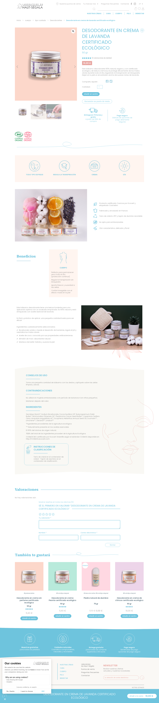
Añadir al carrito (91, 94)
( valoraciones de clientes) (102, 58)
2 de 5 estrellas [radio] (43, 514)
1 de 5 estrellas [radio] (40, 514)
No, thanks (10, 691)
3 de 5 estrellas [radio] (46, 514)
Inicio (19, 20)
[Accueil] (29, 6)
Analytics (9, 682)
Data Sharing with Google (15, 680)
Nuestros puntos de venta (70, 4)
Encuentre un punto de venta (97, 101)
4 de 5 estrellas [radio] (50, 514)
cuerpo (118, 13)
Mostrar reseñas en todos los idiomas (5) (56, 502)
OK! (43, 691)
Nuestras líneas (94, 13)
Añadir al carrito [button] (29, 618)
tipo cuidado (40, 20)
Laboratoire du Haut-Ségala (87, 665)
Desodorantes (56, 20)
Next (72, 65)
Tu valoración (45, 518)
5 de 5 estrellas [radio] (53, 514)
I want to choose (27, 691)
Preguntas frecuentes (110, 4)
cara (108, 13)
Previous (17, 67)
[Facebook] (131, 4)
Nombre (43, 533)
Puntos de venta (88, 669)
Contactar (125, 4)
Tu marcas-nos (89, 4)
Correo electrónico (89, 533)
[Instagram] (135, 4)
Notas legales (138, 687)
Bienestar (139, 13)
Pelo (129, 13)
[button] (73, 31)
